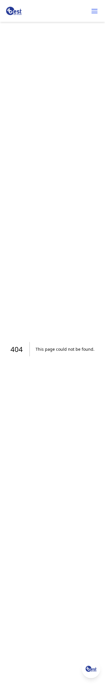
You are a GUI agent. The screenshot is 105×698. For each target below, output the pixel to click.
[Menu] (94, 11)
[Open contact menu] (91, 668)
